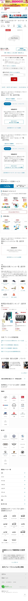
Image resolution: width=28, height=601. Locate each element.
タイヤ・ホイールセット (12, 87)
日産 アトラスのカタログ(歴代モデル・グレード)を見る (12, 341)
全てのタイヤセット (19, 143)
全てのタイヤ (19, 98)
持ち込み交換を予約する (14, 212)
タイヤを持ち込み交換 (7, 186)
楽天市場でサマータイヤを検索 (14, 127)
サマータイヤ (7, 103)
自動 (25, 26)
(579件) (7, 330)
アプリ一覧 (3, 592)
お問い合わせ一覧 (8, 592)
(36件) (20, 330)
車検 (14, 26)
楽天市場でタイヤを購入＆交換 (22, 186)
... (8, 12)
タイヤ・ (19, 26)
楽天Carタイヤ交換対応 (10, 98)
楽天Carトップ (4, 12)
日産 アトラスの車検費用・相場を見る (9, 348)
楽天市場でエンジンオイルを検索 (14, 257)
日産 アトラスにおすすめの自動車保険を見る (10, 351)
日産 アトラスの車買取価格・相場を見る (9, 344)
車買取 (8, 26)
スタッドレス (14, 103)
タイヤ (3, 87)
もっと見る (23, 372)
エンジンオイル (22, 87)
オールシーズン (21, 103)
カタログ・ (3, 26)
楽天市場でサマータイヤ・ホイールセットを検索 (14, 172)
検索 (15, 79)
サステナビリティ (15, 592)
